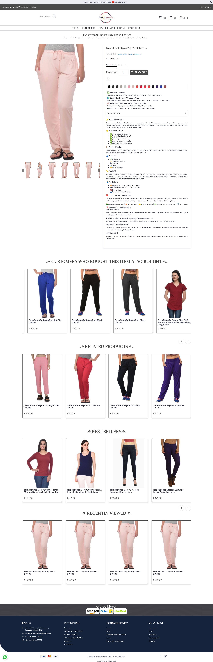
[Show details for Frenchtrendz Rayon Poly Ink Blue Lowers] (42, 293)
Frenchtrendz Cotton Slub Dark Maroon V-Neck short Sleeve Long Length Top (169, 322)
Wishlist (152, 641)
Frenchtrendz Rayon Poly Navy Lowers (125, 406)
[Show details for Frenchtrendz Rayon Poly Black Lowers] (85, 293)
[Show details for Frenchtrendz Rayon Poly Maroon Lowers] (85, 378)
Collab (121, 28)
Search (109, 628)
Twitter (166, 657)
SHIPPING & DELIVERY (73, 631)
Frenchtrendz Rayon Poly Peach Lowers (39, 573)
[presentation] (181, 341)
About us (67, 641)
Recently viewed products (116, 634)
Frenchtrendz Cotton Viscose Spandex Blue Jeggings (81, 491)
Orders (151, 631)
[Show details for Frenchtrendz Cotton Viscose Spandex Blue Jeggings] (85, 463)
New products (107, 28)
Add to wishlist (108, 78)
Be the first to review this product (129, 54)
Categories (88, 28)
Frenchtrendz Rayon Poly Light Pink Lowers (41, 406)
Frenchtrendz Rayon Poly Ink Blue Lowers (40, 321)
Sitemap (67, 628)
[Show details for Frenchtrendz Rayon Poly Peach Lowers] (42, 545)
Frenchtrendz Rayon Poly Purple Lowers (168, 406)
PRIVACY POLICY (71, 634)
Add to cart (141, 72)
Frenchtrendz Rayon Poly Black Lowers (82, 321)
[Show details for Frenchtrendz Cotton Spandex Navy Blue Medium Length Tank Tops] (42, 463)
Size (108, 65)
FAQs (108, 638)
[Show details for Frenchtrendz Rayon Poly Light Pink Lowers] (42, 378)
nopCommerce (111, 661)
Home (76, 28)
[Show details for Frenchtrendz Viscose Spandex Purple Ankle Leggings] (128, 463)
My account (153, 628)
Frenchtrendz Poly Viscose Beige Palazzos (169, 491)
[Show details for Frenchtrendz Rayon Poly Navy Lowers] (128, 378)
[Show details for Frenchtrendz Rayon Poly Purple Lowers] (171, 378)
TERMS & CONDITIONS (73, 638)
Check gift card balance (115, 641)
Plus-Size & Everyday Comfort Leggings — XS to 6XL (19, 7)
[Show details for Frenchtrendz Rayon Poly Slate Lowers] (128, 293)
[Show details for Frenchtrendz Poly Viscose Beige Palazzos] (171, 463)
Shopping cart (154, 638)
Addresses (153, 634)
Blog (108, 631)
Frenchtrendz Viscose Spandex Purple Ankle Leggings (125, 491)
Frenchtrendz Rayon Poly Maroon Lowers (83, 406)
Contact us (133, 28)
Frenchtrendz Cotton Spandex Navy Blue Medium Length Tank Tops (41, 491)
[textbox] (36, 16)
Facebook (160, 657)
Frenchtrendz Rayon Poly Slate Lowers (125, 321)
